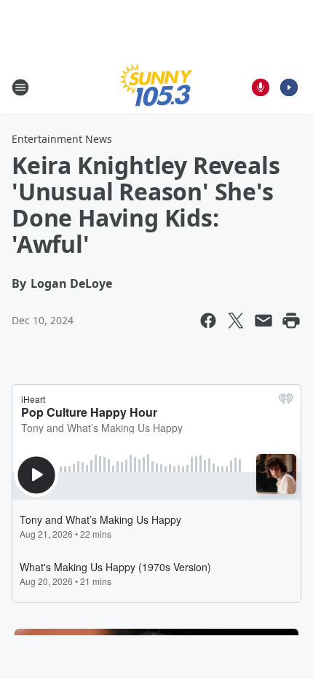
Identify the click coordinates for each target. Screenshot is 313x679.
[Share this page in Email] (263, 320)
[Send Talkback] (260, 87)
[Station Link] (156, 87)
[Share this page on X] (236, 320)
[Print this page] (291, 320)
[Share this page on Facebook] (208, 320)
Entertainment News (62, 139)
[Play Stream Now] (289, 87)
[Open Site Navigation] (20, 87)
